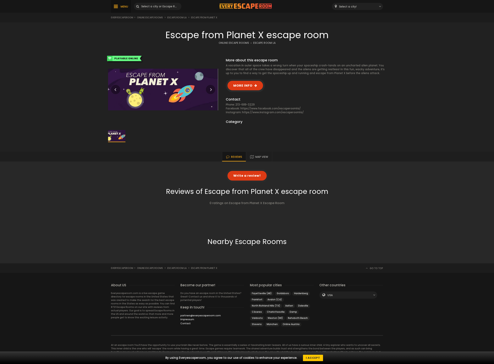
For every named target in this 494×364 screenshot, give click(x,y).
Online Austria (291, 324)
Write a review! (247, 175)
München (272, 324)
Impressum (187, 319)
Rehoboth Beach (298, 318)
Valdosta (257, 318)
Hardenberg (301, 293)
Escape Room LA (177, 17)
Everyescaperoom (122, 17)
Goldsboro (283, 293)
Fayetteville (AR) (262, 293)
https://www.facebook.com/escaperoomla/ (270, 108)
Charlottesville (276, 311)
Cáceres (257, 311)
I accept (313, 358)
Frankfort (257, 299)
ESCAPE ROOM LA (264, 43)
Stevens (257, 324)
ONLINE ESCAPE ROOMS (234, 43)
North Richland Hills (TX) (266, 305)
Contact (185, 323)
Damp (293, 311)
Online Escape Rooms (150, 17)
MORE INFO (242, 85)
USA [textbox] (330, 295)
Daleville (303, 305)
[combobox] (357, 6)
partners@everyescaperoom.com (200, 315)
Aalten (289, 305)
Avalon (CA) (274, 299)
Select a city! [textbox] (348, 6)
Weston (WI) (275, 318)
